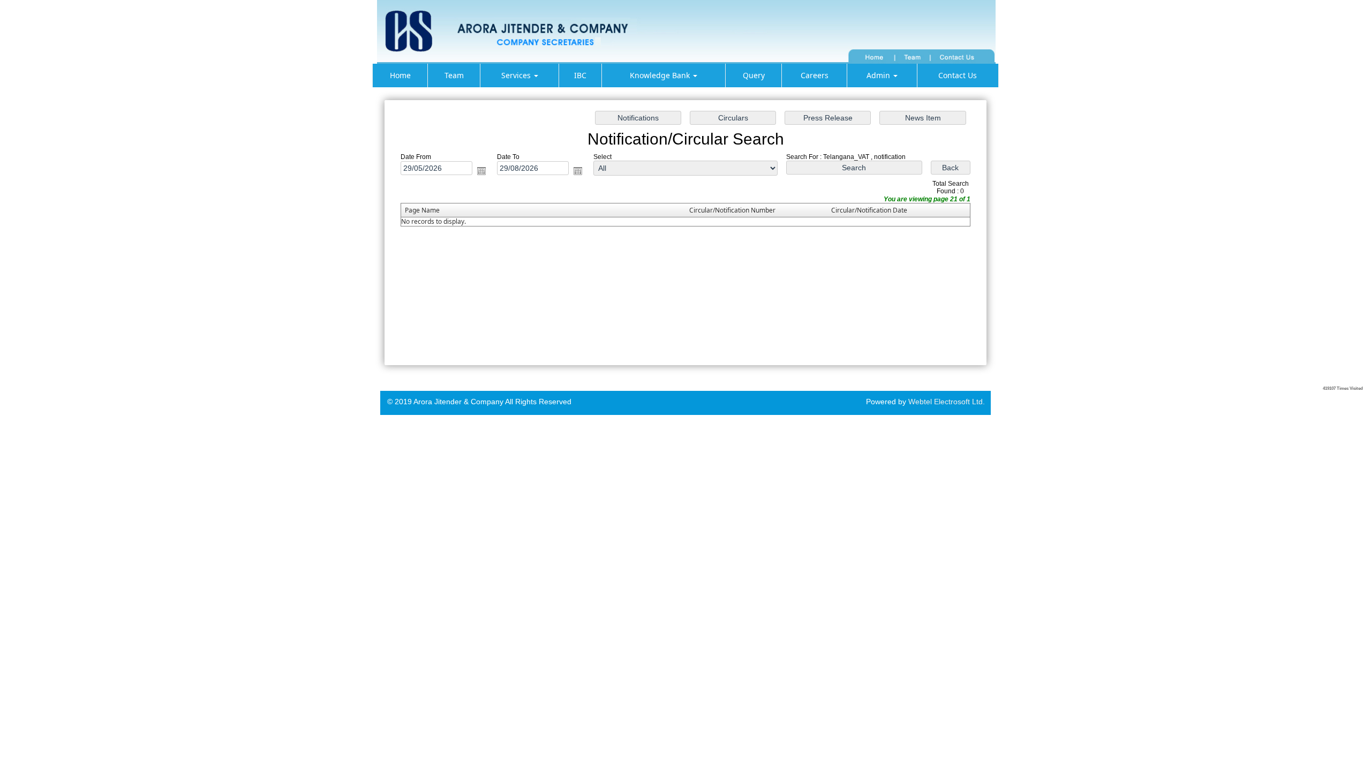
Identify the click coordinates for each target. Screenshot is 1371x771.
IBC (580, 75)
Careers (814, 75)
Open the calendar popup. (481, 171)
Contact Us (957, 75)
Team (454, 75)
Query (754, 75)
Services (517, 75)
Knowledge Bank (661, 75)
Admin (879, 75)
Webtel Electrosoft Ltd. (946, 401)
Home (400, 75)
